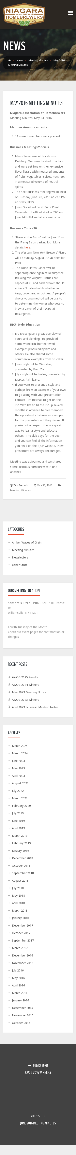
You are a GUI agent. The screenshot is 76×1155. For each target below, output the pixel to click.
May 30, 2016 (44, 485)
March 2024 (20, 753)
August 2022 (20, 783)
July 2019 (18, 813)
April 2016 (18, 985)
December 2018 (22, 858)
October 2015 (21, 1023)
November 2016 (22, 963)
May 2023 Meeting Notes (29, 692)
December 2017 (22, 925)
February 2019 (21, 843)
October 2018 (21, 865)
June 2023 (18, 761)
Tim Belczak (20, 485)
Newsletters (20, 557)
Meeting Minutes (20, 490)
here (27, 247)
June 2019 (18, 821)
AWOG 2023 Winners (25, 700)
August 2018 (20, 880)
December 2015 (22, 1008)
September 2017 (23, 940)
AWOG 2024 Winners (25, 685)
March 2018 (20, 910)
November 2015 (22, 1015)
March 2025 (20, 746)
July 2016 (18, 970)
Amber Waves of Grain (27, 542)
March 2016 (20, 993)
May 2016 (18, 978)
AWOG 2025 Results (25, 677)
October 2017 (21, 933)
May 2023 (18, 768)
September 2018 (23, 873)
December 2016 (22, 955)
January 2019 (20, 850)
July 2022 (18, 791)
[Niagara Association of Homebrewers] (24, 14)
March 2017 (20, 948)
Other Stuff (19, 565)
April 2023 (18, 776)
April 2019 (18, 828)
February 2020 (21, 806)
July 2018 (18, 888)
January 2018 (20, 918)
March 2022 (20, 798)
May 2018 (18, 895)
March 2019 (20, 836)
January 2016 (20, 1000)
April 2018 (18, 903)
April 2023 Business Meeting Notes (35, 707)
